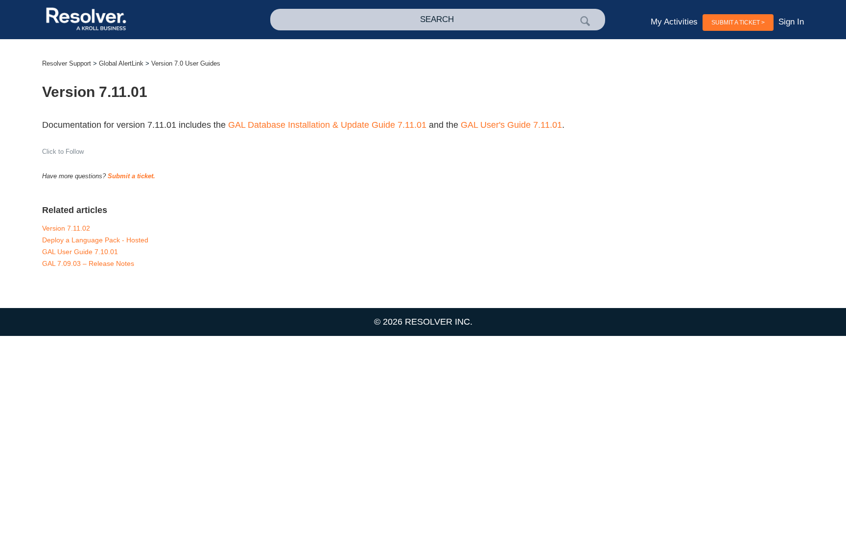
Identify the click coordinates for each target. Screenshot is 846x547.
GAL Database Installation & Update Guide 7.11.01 (327, 125)
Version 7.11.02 (66, 228)
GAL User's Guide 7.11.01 (511, 125)
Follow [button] (75, 151)
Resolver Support (66, 63)
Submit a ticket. (131, 176)
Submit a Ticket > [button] (738, 22)
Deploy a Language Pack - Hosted (95, 240)
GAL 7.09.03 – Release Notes (88, 263)
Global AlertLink (121, 63)
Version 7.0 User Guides (185, 63)
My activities (674, 21)
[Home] (118, 19)
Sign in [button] (791, 21)
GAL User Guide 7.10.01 (80, 252)
